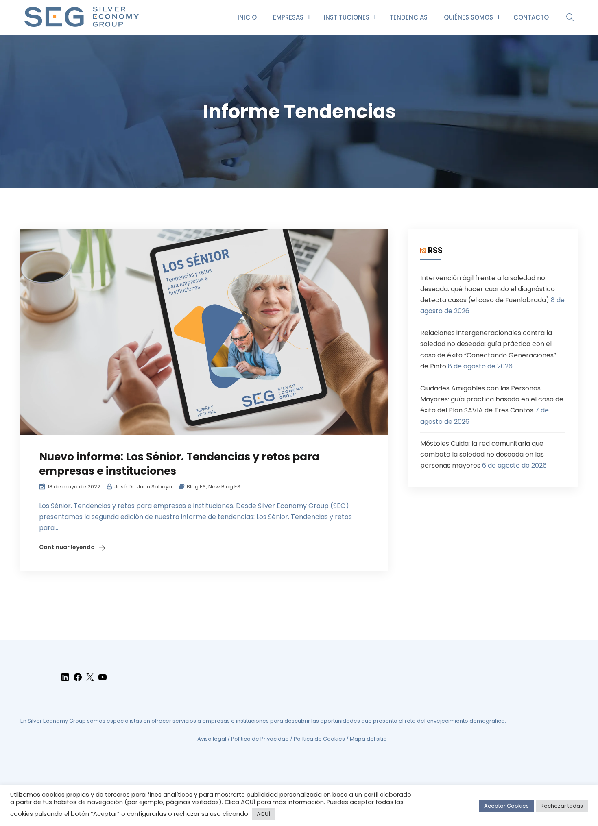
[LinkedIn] (65, 680)
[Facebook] (78, 680)
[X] (90, 680)
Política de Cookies (319, 739)
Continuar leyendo (67, 547)
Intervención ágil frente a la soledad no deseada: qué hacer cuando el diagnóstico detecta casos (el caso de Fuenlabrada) (487, 289)
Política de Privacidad (260, 739)
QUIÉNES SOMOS (468, 17)
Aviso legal (211, 739)
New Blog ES (224, 486)
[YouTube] (102, 680)
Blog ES (196, 486)
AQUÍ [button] (263, 814)
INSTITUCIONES (346, 17)
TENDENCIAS (409, 17)
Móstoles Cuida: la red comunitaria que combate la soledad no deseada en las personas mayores (482, 454)
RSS (435, 250)
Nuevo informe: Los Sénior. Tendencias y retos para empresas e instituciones (179, 463)
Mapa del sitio (368, 739)
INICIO (247, 17)
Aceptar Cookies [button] (506, 806)
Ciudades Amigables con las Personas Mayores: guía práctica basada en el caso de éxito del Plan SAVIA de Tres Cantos (491, 399)
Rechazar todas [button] (562, 806)
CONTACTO (531, 17)
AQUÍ (248, 802)
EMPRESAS (288, 17)
